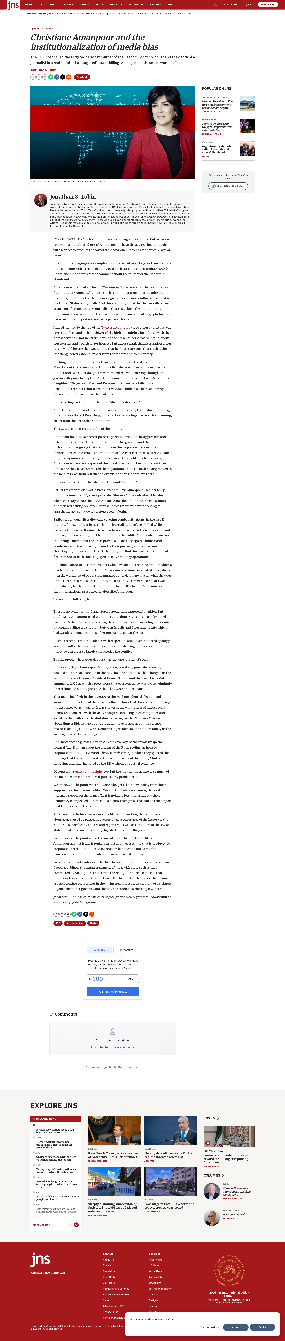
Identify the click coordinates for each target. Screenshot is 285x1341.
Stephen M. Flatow (232, 1198)
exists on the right (88, 771)
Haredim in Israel (146, 13)
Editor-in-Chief (185, 13)
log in (104, 1047)
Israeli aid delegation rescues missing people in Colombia (57, 1198)
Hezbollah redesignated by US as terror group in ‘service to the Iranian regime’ (57, 1184)
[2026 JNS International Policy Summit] (229, 1270)
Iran (159, 13)
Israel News (149, 1149)
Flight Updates (107, 13)
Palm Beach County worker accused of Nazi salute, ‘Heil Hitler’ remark (113, 1155)
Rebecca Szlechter (97, 1161)
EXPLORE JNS (54, 1105)
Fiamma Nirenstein (211, 111)
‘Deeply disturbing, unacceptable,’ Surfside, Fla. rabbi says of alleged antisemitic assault (112, 1207)
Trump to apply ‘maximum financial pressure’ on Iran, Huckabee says (56, 1171)
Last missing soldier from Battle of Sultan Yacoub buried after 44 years (56, 1210)
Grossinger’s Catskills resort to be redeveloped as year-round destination (169, 1207)
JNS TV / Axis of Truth (213, 1151)
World (53, 4)
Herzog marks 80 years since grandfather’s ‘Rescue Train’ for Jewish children (54, 1144)
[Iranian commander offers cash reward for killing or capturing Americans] (229, 1136)
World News (207, 142)
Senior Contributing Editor (214, 97)
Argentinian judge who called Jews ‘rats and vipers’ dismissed (217, 149)
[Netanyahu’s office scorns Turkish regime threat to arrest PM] (170, 1130)
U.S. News (92, 1149)
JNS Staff (206, 156)
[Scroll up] (70, 1224)
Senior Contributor (231, 1210)
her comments (119, 362)
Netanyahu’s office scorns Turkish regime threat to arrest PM (169, 1155)
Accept (236, 1327)
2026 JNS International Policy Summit (229, 1294)
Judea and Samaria (126, 13)
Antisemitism (136, 4)
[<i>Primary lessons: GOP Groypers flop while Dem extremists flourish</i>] (247, 126)
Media (93, 923)
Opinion (84, 4)
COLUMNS (212, 1175)
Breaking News (46, 1118)
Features (155, 4)
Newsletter (231, 4)
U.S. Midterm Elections (68, 13)
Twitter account (113, 327)
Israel (28, 4)
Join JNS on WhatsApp (230, 186)
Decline (262, 1327)
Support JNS (268, 4)
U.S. (41, 4)
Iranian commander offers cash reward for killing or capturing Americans (227, 1158)
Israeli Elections (89, 13)
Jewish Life (116, 4)
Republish (82, 77)
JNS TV (99, 4)
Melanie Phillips (231, 1218)
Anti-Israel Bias (75, 923)
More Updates (41, 1224)
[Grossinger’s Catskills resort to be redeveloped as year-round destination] (170, 1181)
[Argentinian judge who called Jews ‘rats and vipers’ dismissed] (247, 148)
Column (48, 28)
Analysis (68, 4)
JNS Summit (169, 13)
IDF (58, 923)
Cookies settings (209, 1327)
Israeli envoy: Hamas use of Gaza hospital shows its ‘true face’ (55, 1131)
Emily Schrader (211, 1166)
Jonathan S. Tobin (43, 70)
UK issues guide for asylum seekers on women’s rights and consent (56, 1158)
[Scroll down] (76, 1224)
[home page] (13, 5)
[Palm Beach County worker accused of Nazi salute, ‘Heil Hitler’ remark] (114, 1130)
